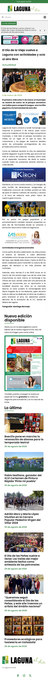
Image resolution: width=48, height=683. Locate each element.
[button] (45, 17)
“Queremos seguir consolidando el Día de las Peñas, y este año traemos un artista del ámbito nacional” (23, 602)
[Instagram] (24, 675)
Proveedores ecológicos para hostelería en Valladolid (23, 641)
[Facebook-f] (18, 675)
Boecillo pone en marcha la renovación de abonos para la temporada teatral (23, 439)
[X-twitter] (30, 675)
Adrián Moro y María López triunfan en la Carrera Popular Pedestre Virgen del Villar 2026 (22, 518)
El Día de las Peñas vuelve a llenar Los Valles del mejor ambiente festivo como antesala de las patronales (22, 560)
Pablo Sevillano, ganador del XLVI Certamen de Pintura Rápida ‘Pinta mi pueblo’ (23, 478)
